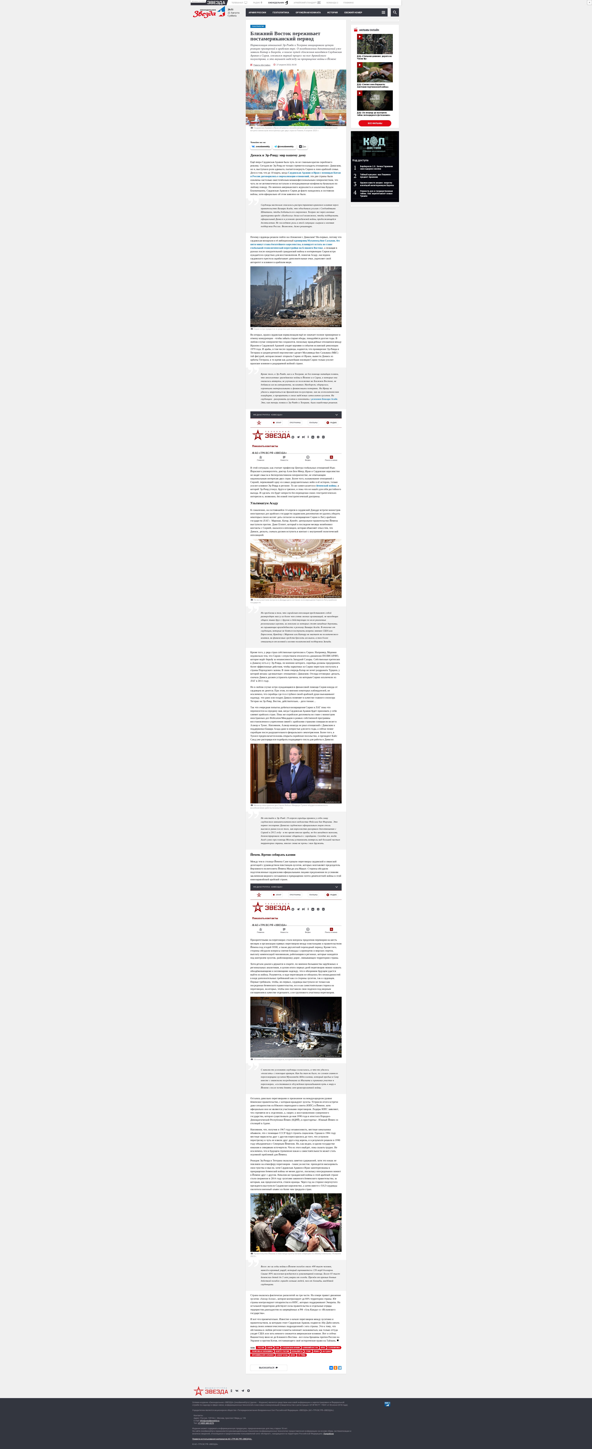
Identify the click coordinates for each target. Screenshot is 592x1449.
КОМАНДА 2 (332, 3)
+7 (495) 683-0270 (206, 1423)
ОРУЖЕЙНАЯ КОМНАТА (308, 12)
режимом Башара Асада (324, 399)
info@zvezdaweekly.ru (209, 1421)
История (332, 12)
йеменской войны (326, 485)
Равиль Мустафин (261, 65)
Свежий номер (353, 12)
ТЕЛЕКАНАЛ (238, 3)
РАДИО (256, 3)
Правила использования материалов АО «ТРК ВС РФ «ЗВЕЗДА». (222, 1439)
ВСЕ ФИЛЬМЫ (375, 123)
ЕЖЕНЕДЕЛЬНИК (276, 3)
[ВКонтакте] (331, 1368)
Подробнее (328, 1433)
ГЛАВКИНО (348, 3)
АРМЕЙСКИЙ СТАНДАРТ (305, 3)
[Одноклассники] (335, 1368)
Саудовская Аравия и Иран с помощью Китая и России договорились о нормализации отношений (295, 174)
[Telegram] (340, 1368)
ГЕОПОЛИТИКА (281, 12)
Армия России (257, 12)
